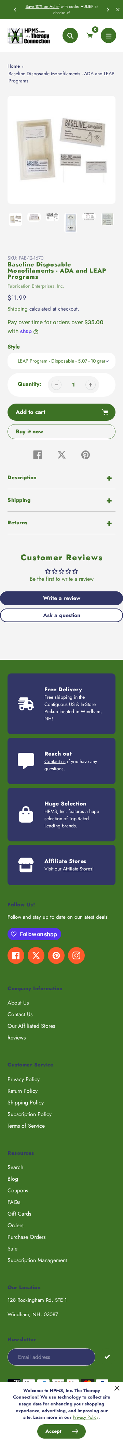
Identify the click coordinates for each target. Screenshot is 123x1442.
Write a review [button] (61, 598)
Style (14, 347)
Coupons (18, 1190)
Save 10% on (38, 6)
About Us (18, 1003)
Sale (12, 1249)
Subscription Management (37, 1260)
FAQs (14, 1202)
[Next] (107, 9)
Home (14, 66)
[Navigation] (108, 35)
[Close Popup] (117, 1388)
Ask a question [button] (61, 615)
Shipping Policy (26, 1102)
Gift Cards (19, 1214)
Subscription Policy (30, 1114)
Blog (13, 1179)
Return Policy (23, 1091)
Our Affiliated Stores (31, 1026)
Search (15, 1167)
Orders (15, 1225)
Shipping (18, 309)
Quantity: (29, 384)
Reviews (17, 1037)
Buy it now (29, 431)
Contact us (55, 761)
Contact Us (20, 1014)
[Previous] (15, 9)
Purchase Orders (26, 1237)
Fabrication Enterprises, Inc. (36, 286)
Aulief (54, 6)
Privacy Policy (24, 1079)
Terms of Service (26, 1126)
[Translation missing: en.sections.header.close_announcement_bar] (117, 9)
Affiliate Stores (77, 868)
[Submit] (107, 1356)
